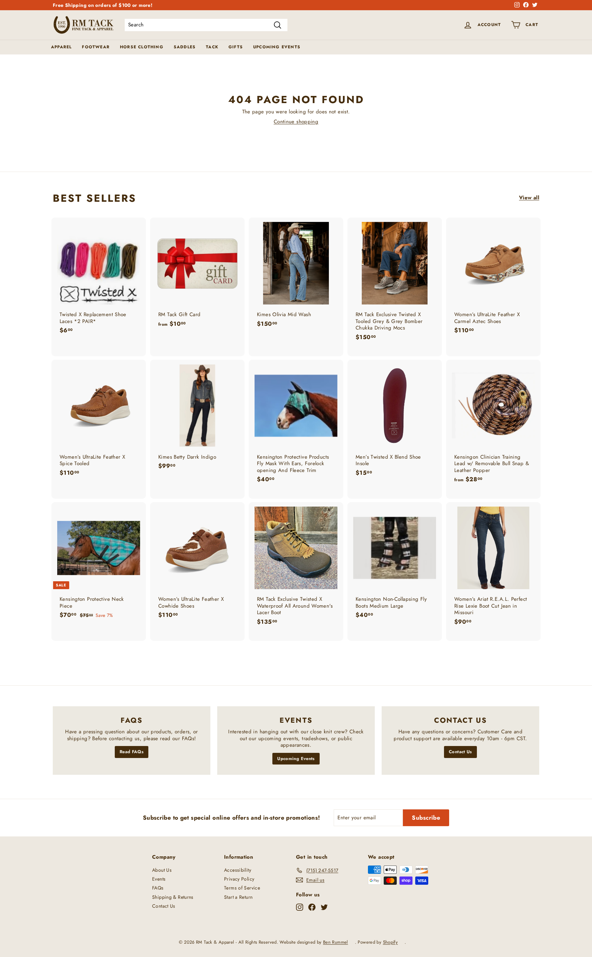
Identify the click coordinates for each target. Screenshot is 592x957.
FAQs (158, 887)
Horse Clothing (141, 47)
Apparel (61, 47)
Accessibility (237, 870)
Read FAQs (132, 751)
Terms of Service (242, 887)
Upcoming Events (276, 47)
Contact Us (460, 751)
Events (158, 878)
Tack (212, 47)
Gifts (236, 47)
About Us (162, 870)
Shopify (390, 942)
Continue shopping (296, 121)
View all (529, 198)
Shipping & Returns (173, 897)
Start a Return (238, 897)
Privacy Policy (239, 878)
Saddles (185, 47)
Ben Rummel (335, 942)
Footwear (96, 47)
